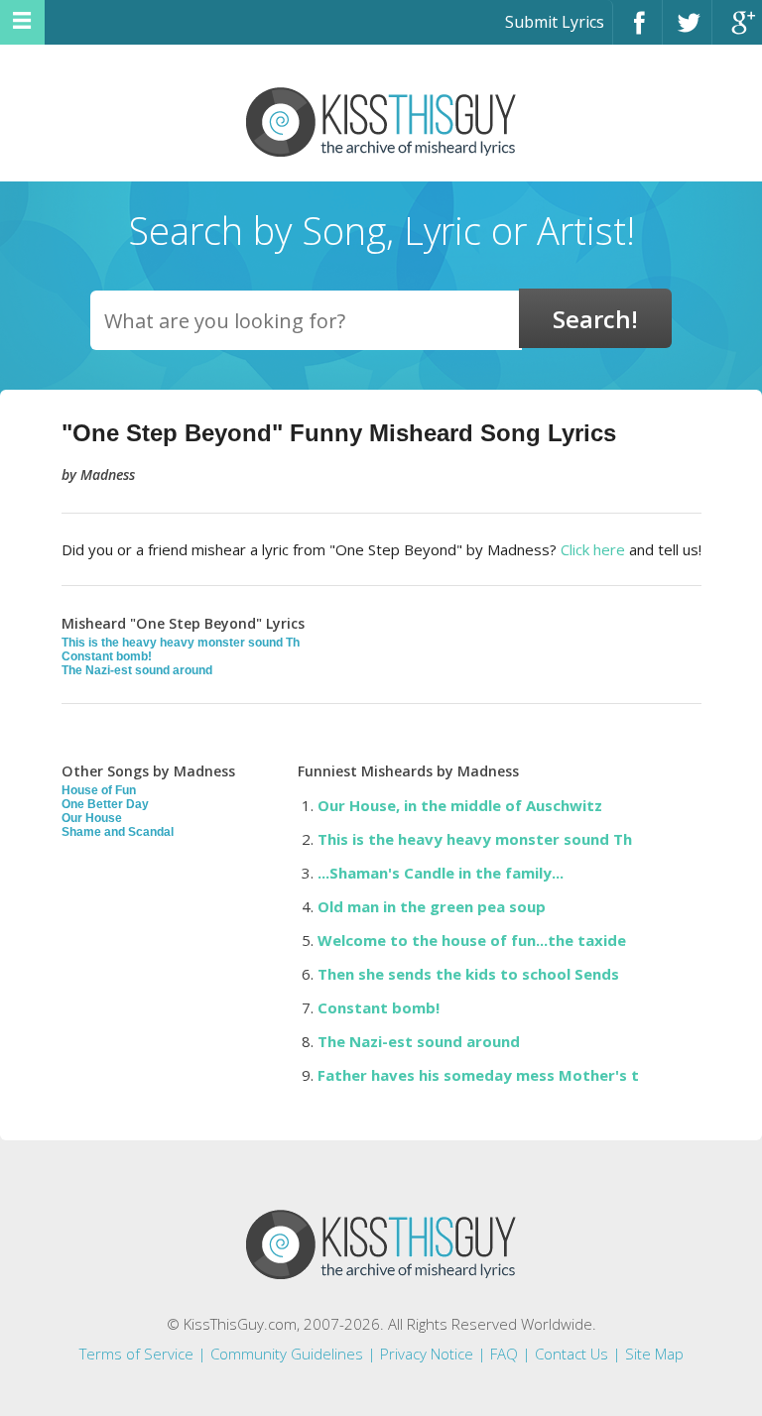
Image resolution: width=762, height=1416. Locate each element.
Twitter (687, 31)
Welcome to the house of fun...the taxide (472, 940)
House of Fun (99, 790)
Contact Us (571, 1353)
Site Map (654, 1353)
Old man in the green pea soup (432, 906)
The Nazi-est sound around (137, 670)
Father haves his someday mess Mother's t (478, 1075)
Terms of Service (136, 1353)
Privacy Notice (426, 1353)
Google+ (737, 31)
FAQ (504, 1353)
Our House (92, 818)
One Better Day (105, 804)
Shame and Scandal (118, 832)
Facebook (637, 31)
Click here (593, 549)
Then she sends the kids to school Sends (468, 974)
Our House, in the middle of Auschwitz (460, 805)
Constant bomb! (107, 656)
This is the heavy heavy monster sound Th (181, 642)
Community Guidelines (286, 1353)
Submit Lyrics (554, 22)
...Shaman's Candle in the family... (441, 873)
